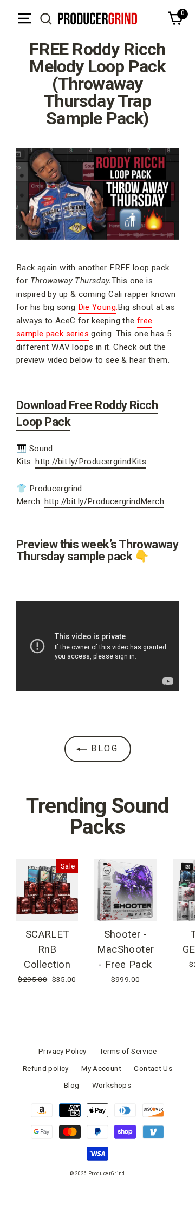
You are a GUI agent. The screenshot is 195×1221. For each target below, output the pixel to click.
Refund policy (46, 1068)
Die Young (97, 307)
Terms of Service (128, 1051)
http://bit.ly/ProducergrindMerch (104, 501)
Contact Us (153, 1068)
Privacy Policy (62, 1051)
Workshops (111, 1085)
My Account (101, 1068)
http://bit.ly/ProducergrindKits (90, 461)
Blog (103, 748)
